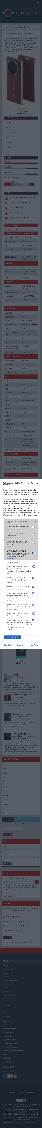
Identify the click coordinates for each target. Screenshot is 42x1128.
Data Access (21, 645)
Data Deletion (8, 645)
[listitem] (21, 521)
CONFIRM (13, 637)
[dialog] (21, 564)
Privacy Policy (33, 645)
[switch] (33, 527)
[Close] (38, 483)
